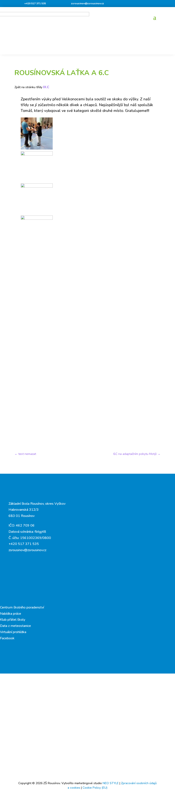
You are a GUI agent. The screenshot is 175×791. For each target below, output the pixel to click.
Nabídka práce (10, 613)
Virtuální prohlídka (13, 632)
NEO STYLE (111, 783)
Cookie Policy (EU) (95, 788)
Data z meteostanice (15, 625)
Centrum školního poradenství (22, 607)
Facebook (7, 638)
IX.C (46, 87)
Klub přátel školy (12, 619)
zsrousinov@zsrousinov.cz (87, 3)
